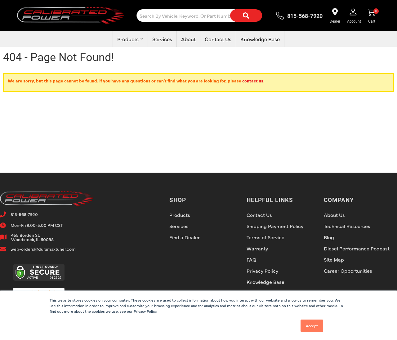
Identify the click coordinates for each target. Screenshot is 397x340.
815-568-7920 (24, 214)
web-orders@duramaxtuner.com (43, 249)
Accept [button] (312, 325)
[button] (204, 15)
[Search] (246, 15)
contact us (252, 80)
